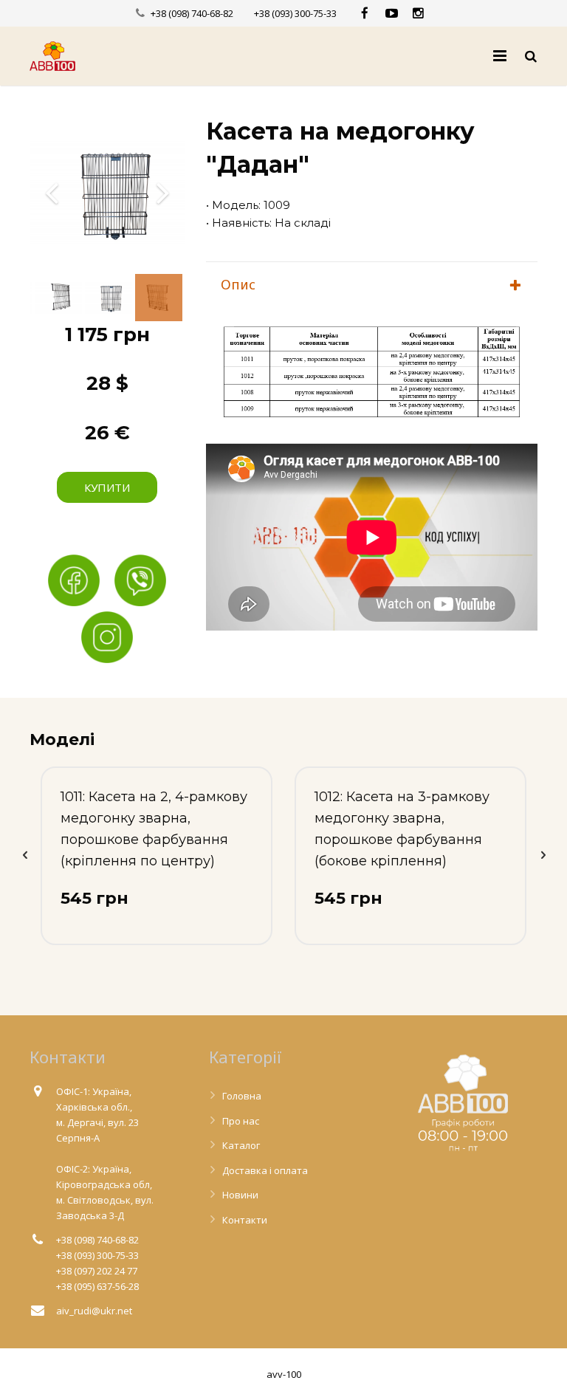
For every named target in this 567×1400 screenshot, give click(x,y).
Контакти (244, 1219)
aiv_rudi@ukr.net (94, 1310)
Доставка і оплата (265, 1170)
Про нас (240, 1121)
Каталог (241, 1145)
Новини (240, 1194)
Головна (241, 1095)
